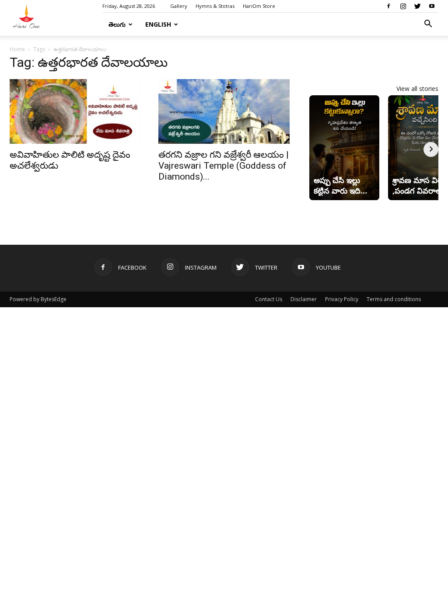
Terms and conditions (394, 299)
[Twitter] (417, 6)
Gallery (178, 6)
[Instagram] (403, 6)
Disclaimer (303, 299)
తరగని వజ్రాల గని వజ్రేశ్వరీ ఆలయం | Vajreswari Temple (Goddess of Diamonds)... (223, 165)
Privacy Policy (341, 299)
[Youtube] (431, 6)
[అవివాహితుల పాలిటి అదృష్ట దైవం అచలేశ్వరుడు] (75, 111)
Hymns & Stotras (215, 6)
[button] (427, 25)
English (158, 24)
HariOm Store (259, 6)
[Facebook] (388, 6)
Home (17, 49)
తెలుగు (117, 24)
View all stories (417, 88)
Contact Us (268, 299)
